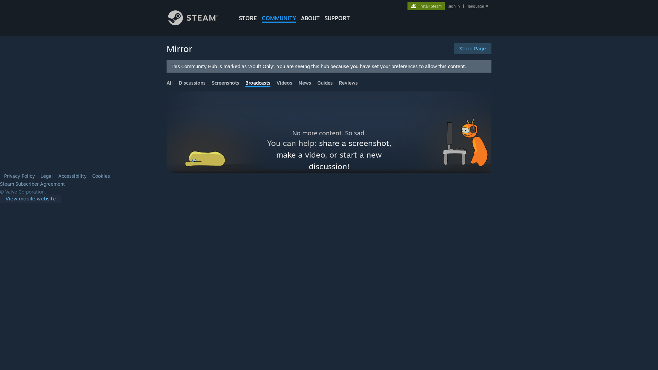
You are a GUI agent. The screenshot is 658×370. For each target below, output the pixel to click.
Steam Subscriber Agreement (32, 184)
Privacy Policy (19, 176)
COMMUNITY (279, 18)
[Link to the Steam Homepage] (193, 23)
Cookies (101, 176)
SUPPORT (337, 18)
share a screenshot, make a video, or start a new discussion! (333, 154)
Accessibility (72, 176)
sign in (454, 6)
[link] (30, 199)
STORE (248, 18)
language (476, 6)
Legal (46, 176)
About (310, 18)
